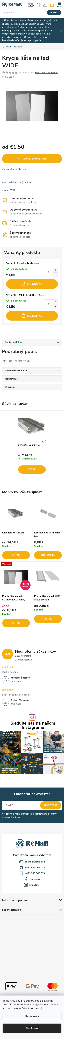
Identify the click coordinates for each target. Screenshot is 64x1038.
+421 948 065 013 (35, 867)
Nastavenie (32, 1016)
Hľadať (54, 12)
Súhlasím (32, 1028)
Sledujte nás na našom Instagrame (33, 725)
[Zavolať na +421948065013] (39, 5)
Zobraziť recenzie (23, 659)
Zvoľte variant (34, 159)
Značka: (9, 190)
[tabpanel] (32, 443)
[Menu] (59, 4)
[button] (16, 550)
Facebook (35, 879)
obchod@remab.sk (35, 861)
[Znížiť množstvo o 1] (55, 274)
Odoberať (51, 805)
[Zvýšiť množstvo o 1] (55, 270)
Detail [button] (16, 555)
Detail (32, 469)
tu (42, 1008)
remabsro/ (34, 884)
